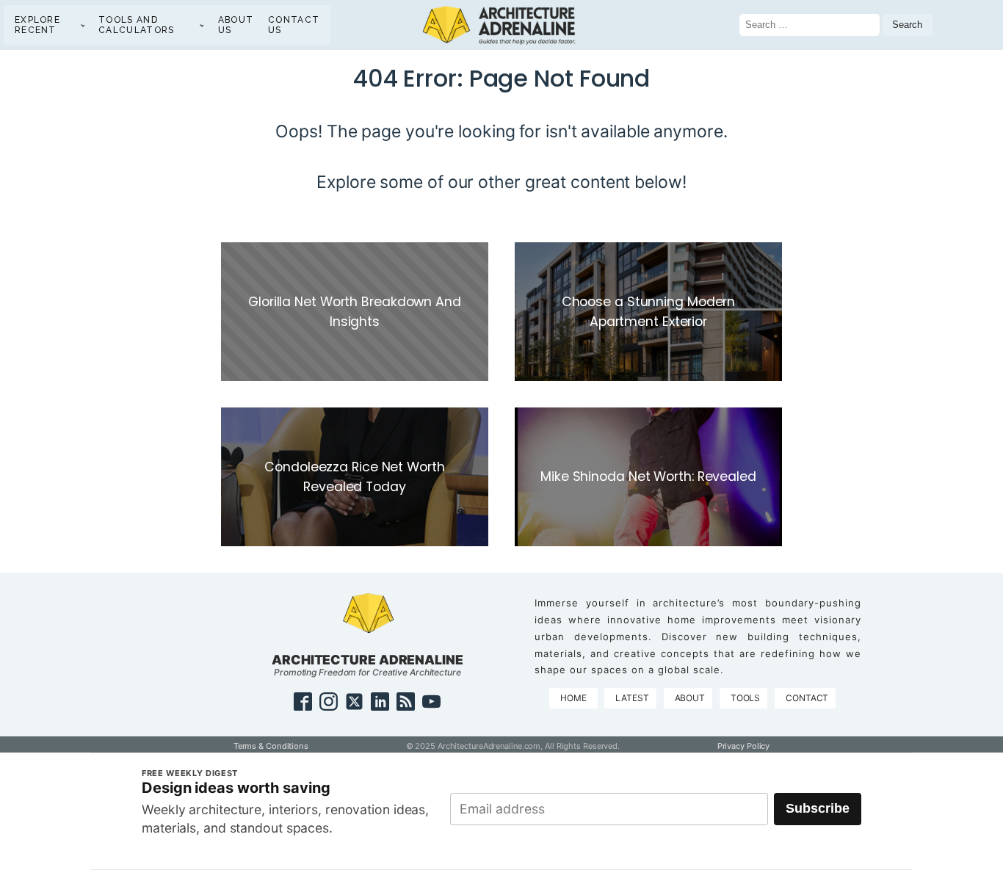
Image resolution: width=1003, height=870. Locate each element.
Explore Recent (37, 25)
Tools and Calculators (136, 25)
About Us (236, 25)
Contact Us (293, 25)
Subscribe (818, 808)
